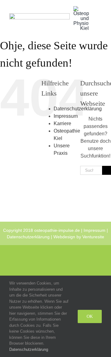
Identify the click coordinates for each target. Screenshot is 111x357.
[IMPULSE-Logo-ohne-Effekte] (39, 15)
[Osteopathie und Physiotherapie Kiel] (81, 8)
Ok (90, 316)
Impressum (66, 116)
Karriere (62, 123)
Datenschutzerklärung (28, 236)
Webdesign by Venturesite (78, 236)
